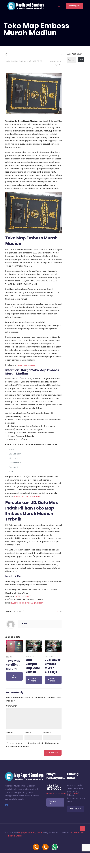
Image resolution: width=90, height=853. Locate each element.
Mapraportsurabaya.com (30, 832)
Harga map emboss (26, 365)
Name (9, 732)
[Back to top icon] (82, 828)
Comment (11, 706)
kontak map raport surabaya (27, 496)
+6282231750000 (23, 596)
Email (27, 732)
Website (47, 732)
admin (23, 61)
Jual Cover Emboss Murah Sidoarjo (52, 666)
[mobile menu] (59, 6)
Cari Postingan (74, 54)
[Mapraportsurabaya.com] (25, 6)
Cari (81, 59)
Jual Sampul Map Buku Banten (33, 666)
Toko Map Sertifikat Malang (13, 664)
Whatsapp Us (74, 5)
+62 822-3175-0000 (53, 787)
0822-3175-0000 (22, 599)
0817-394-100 (37, 599)
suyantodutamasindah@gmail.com (27, 603)
